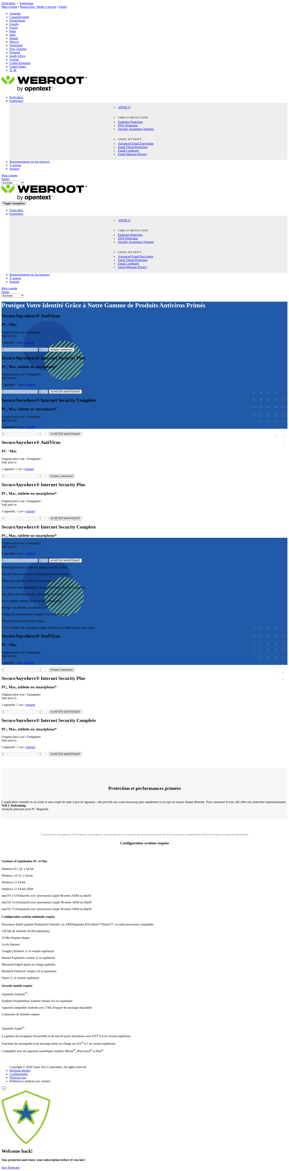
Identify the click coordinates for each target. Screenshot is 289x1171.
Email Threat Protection (132, 147)
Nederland (15, 45)
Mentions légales (19, 1070)
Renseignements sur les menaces (29, 161)
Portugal (14, 52)
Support (14, 168)
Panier (63, 6)
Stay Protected (10, 1167)
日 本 (13, 70)
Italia (12, 34)
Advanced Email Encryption (135, 143)
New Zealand (17, 49)
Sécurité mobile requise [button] (17, 985)
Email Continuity (128, 150)
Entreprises (26, 3)
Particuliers (8, 3)
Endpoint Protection (130, 122)
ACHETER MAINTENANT (65, 391)
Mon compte (9, 6)
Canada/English (19, 17)
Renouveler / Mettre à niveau (38, 6)
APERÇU (124, 107)
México (14, 41)
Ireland (13, 38)
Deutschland (17, 20)
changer (29, 342)
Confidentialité (18, 1074)
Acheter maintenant (62, 349)
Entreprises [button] (16, 101)
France (13, 27)
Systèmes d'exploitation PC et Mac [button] (24, 861)
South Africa (17, 56)
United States (17, 66)
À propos (15, 165)
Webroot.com (17, 1077)
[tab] (144, 861)
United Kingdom (19, 63)
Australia (15, 13)
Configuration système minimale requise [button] (28, 916)
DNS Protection (128, 125)
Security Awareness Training (136, 129)
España (13, 24)
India (12, 31)
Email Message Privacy (132, 154)
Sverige (14, 59)
